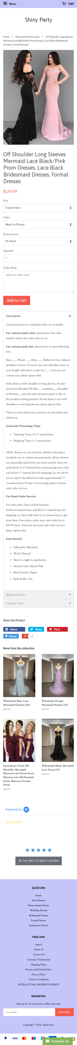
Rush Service (11, 234)
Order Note (10, 268)
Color (6, 217)
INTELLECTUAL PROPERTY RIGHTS (38, 984)
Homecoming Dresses (38, 905)
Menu (12, 4)
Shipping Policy (38, 964)
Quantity (8, 251)
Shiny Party (38, 20)
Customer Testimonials (38, 959)
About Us (38, 949)
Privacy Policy (39, 974)
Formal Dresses (38, 920)
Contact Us (38, 954)
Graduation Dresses (38, 925)
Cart (71, 3)
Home (6, 37)
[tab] (38, 316)
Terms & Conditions (38, 979)
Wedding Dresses (38, 910)
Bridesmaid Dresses (38, 915)
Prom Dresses (38, 900)
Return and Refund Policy (38, 969)
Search (38, 944)
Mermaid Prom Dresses (27, 37)
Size (5, 201)
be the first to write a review (39, 861)
